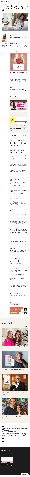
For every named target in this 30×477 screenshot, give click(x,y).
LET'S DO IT (7, 462)
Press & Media (16, 462)
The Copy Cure (24, 201)
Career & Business (4, 4)
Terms (2, 472)
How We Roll (16, 464)
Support (10, 472)
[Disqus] (15, 435)
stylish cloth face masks (16, 167)
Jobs (15, 465)
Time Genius (24, 458)
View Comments (15, 304)
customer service (21, 257)
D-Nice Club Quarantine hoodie (14, 190)
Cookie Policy (7, 472)
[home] (5, 1)
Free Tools (16, 461)
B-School (19, 201)
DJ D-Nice (12, 185)
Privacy (4, 472)
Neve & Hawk (24, 214)
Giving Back (16, 463)
